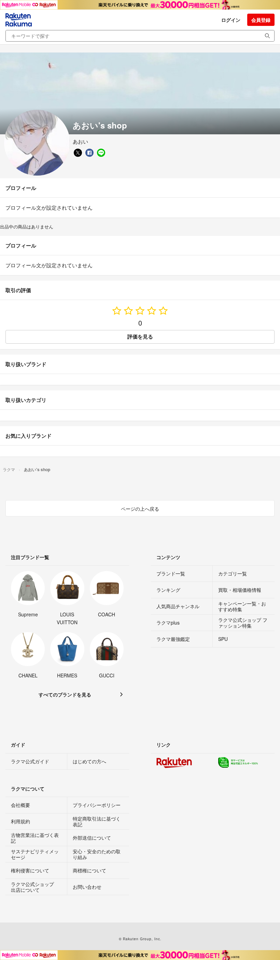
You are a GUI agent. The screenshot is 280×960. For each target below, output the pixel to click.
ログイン (230, 19)
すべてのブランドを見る (65, 694)
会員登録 (260, 19)
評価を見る (140, 336)
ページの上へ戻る (140, 508)
